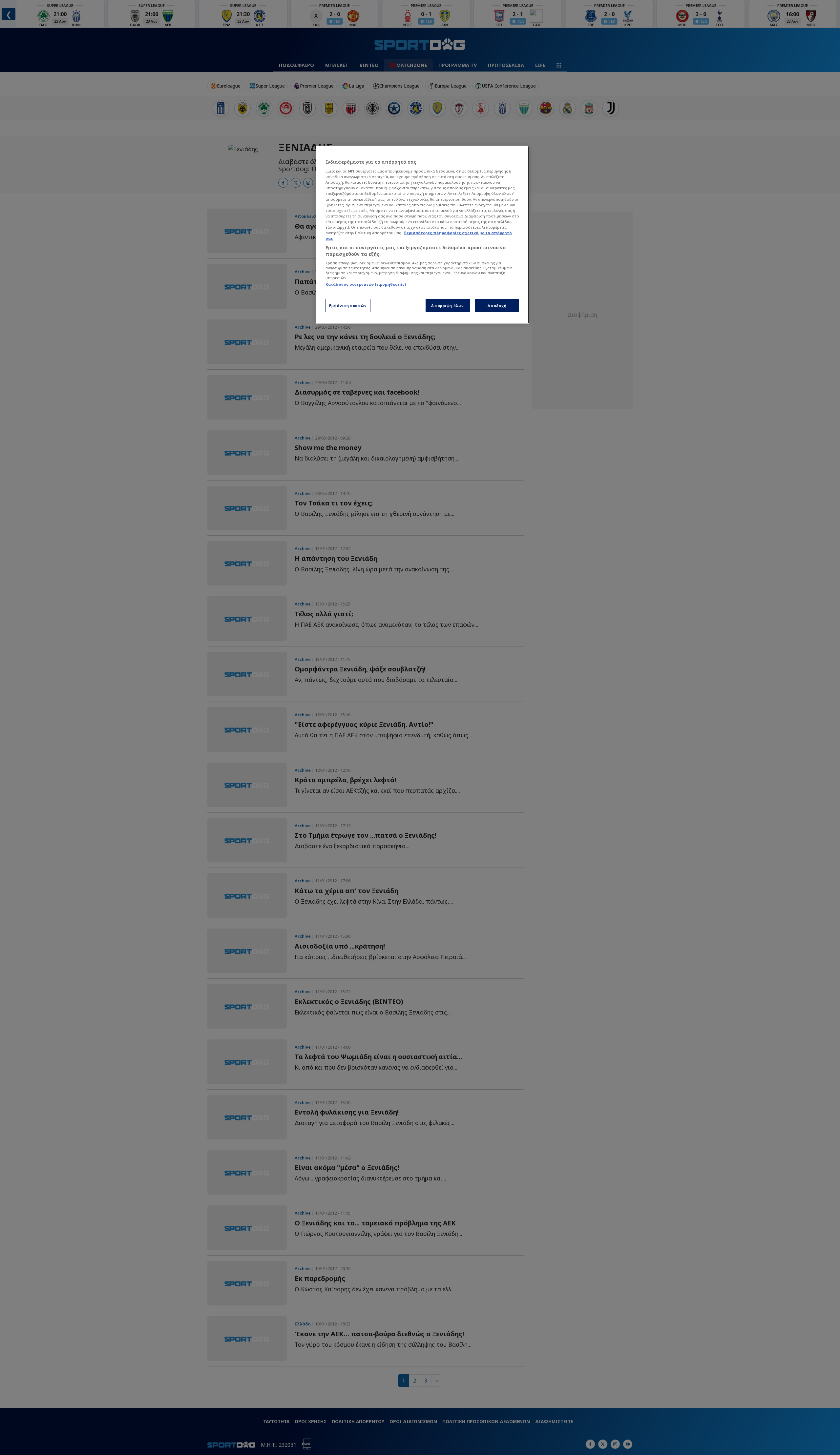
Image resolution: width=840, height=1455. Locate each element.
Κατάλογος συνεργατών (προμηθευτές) (366, 284)
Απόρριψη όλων (447, 305)
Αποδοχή (497, 305)
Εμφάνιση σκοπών (348, 305)
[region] (422, 235)
